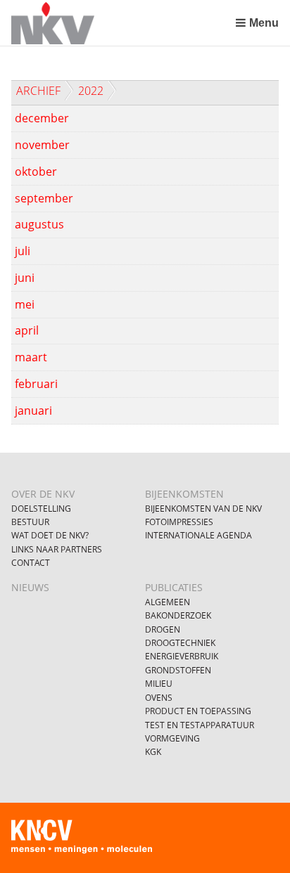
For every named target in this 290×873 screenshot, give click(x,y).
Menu (263, 23)
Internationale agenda (198, 535)
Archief (38, 90)
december (42, 118)
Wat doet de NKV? (50, 535)
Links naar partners (56, 549)
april (27, 330)
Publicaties (174, 587)
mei (24, 304)
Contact (30, 562)
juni (24, 277)
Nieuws (30, 587)
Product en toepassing (198, 711)
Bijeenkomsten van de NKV (203, 508)
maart (31, 357)
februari (36, 384)
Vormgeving (172, 738)
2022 (90, 90)
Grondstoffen (178, 670)
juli (22, 251)
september (44, 198)
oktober (36, 171)
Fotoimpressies (179, 522)
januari (33, 410)
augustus (39, 224)
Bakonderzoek (178, 615)
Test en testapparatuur (199, 725)
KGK (153, 751)
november (42, 145)
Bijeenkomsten (184, 493)
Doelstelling (41, 508)
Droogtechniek (180, 643)
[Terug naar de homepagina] (120, 23)
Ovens (158, 697)
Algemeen (167, 602)
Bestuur (30, 522)
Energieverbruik (181, 656)
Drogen (162, 629)
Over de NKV (43, 493)
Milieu (158, 683)
